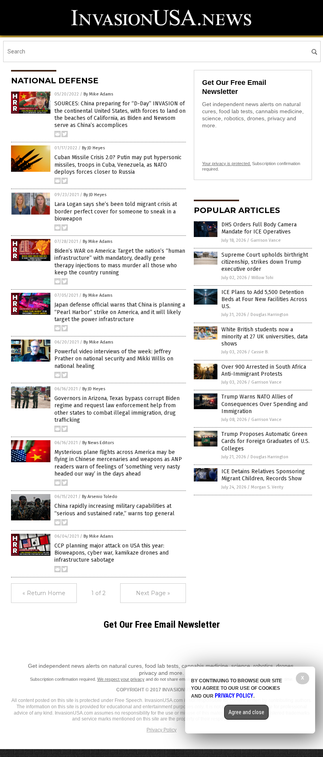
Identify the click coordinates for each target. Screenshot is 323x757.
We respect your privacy (121, 679)
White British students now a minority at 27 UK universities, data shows (264, 336)
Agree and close (246, 712)
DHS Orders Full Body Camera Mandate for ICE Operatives (259, 228)
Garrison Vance (266, 240)
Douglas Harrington (269, 314)
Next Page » (153, 593)
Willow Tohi (262, 277)
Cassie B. (260, 352)
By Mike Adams (98, 94)
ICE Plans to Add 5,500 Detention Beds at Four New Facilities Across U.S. (264, 299)
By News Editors (98, 442)
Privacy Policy (161, 730)
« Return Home (43, 593)
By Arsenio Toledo (99, 496)
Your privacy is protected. (226, 163)
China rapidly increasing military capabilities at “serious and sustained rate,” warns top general (114, 509)
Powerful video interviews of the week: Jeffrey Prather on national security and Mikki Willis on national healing (113, 358)
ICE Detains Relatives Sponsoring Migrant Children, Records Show (263, 475)
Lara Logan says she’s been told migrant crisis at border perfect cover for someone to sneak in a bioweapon (115, 211)
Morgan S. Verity (267, 487)
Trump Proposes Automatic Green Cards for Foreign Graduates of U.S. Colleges (265, 441)
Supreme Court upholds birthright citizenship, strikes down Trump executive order (264, 262)
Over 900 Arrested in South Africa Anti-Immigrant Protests (263, 370)
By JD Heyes (93, 148)
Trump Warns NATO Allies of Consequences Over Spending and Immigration (264, 403)
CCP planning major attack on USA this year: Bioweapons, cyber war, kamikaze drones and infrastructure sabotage (111, 552)
